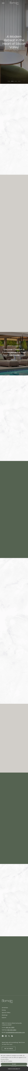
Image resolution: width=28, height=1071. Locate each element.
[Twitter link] (9, 1036)
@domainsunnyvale (14, 882)
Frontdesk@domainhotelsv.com (15, 1032)
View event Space (10, 522)
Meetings (4, 1015)
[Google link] (12, 1036)
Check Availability (14, 1069)
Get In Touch (8, 1048)
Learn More (14, 360)
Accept (14, 1064)
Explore (4, 1017)
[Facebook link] (3, 1036)
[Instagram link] (6, 1036)
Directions (12, 308)
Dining (4, 1010)
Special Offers (6, 1012)
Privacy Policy (15, 990)
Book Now (5, 234)
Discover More (9, 737)
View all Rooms (7, 191)
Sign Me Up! (14, 981)
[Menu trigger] (4, 3)
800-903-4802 (11, 1030)
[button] (18, 313)
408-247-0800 (10, 1027)
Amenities (5, 1007)
